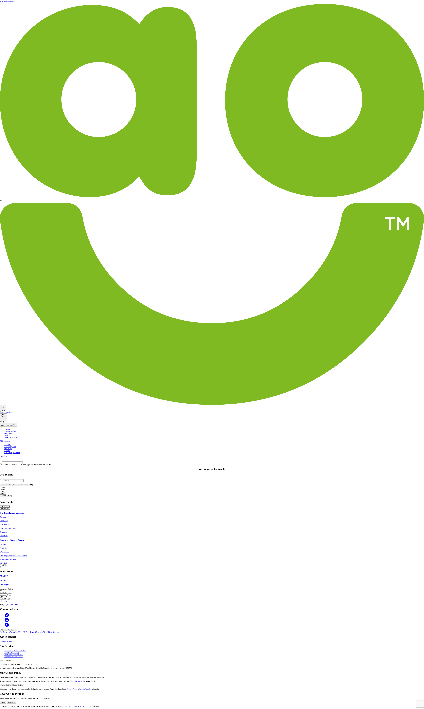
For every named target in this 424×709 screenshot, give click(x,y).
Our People (8, 433)
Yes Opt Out (11, 702)
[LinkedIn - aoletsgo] (6, 620)
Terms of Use (84, 689)
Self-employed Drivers (12, 437)
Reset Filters (6, 496)
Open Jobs (3, 456)
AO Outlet (55, 632)
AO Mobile (47, 632)
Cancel (3, 702)
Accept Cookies (6, 685)
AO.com (12, 632)
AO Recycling (28, 632)
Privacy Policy (72, 689)
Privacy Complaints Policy (13, 657)
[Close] (1, 3)
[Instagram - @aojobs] (6, 615)
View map (3, 601)
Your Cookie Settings (11, 653)
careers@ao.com (6, 641)
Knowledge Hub (10, 431)
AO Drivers (4, 632)
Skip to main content (7, 1)
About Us (7, 429)
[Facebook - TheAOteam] (6, 625)
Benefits (7, 435)
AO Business (38, 632)
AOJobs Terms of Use (77, 681)
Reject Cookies (18, 685)
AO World (18, 632)
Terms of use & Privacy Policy (15, 651)
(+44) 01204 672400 (10, 605)
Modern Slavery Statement (13, 655)
